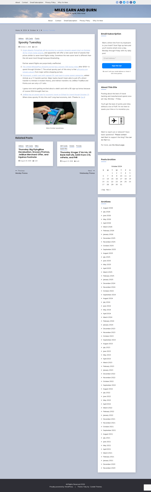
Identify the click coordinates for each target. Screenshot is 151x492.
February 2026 (108, 231)
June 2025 (107, 261)
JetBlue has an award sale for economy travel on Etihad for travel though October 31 (56, 95)
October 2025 (108, 246)
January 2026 (108, 234)
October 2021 (108, 427)
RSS (120, 2)
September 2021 (109, 430)
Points (37, 38)
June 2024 (107, 306)
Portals (79, 146)
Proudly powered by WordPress (61, 487)
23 (117, 182)
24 (121, 182)
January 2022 (108, 415)
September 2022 (109, 385)
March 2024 (107, 317)
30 (117, 184)
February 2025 (108, 276)
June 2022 (107, 396)
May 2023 (107, 355)
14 (108, 179)
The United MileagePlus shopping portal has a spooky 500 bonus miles (50, 67)
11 (125, 176)
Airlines (21, 38)
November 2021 (109, 423)
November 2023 (109, 332)
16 (117, 179)
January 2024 (108, 325)
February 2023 (108, 366)
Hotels (71, 146)
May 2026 (107, 219)
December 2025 (109, 238)
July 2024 (106, 302)
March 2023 (107, 362)
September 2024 (109, 295)
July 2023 (106, 347)
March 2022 (107, 408)
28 (108, 184)
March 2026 (107, 227)
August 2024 (108, 298)
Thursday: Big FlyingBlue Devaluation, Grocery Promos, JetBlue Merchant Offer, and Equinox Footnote (34, 153)
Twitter (124, 2)
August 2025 (108, 253)
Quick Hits (63, 149)
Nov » (108, 190)
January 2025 (108, 279)
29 (112, 184)
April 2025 (107, 268)
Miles (37, 146)
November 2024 (109, 287)
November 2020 (109, 468)
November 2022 (109, 377)
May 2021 (107, 445)
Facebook (131, 2)
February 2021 (108, 457)
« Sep (103, 190)
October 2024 (108, 291)
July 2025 (106, 257)
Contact (25, 2)
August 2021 (108, 434)
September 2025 (109, 249)
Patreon (134, 2)
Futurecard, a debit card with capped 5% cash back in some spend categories (53, 75)
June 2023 (107, 351)
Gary (82, 97)
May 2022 (107, 400)
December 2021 (109, 419)
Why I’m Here (63, 2)
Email (127, 2)
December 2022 (109, 374)
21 (108, 182)
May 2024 (107, 310)
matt (35, 47)
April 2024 (107, 313)
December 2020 (109, 464)
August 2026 (108, 208)
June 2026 (107, 215)
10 (121, 176)
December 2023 (109, 329)
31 (121, 184)
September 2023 (109, 340)
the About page (118, 145)
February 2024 (108, 321)
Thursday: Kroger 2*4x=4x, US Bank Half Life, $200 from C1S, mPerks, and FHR (75, 155)
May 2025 (107, 264)
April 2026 (107, 223)
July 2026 (106, 212)
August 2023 (108, 344)
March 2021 (107, 453)
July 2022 (106, 393)
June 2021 (107, 442)
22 (112, 182)
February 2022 (108, 411)
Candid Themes (96, 487)
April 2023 (107, 359)
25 (125, 182)
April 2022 (107, 404)
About (17, 2)
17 (121, 179)
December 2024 (109, 283)
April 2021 (107, 449)
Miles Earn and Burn (76, 10)
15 (112, 179)
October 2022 (108, 381)
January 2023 (108, 370)
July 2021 (106, 438)
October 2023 (108, 336)
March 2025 (107, 272)
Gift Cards (29, 38)
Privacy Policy (50, 2)
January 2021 (108, 460)
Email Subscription (36, 2)
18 (125, 179)
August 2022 (108, 389)
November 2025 (109, 242)
